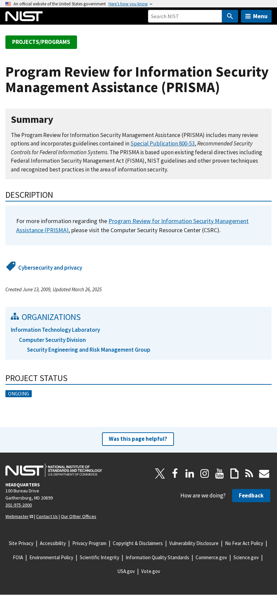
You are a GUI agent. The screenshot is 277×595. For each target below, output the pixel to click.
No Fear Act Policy (244, 543)
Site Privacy (21, 543)
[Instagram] (204, 473)
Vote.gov (150, 571)
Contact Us (47, 516)
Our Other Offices (78, 516)
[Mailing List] (264, 473)
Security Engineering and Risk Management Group (88, 349)
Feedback (251, 495)
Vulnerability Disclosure (194, 543)
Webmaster (17, 516)
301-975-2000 (18, 505)
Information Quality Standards (157, 557)
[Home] (24, 16)
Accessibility (53, 543)
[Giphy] (234, 473)
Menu (260, 16)
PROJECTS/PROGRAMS (41, 42)
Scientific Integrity (99, 557)
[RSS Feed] (249, 473)
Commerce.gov (211, 557)
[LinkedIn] (189, 473)
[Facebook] (175, 473)
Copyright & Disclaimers (138, 543)
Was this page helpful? (138, 438)
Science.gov (246, 557)
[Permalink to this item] (58, 119)
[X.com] (160, 473)
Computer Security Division (52, 340)
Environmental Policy (51, 557)
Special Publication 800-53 (162, 143)
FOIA (18, 557)
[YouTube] (219, 473)
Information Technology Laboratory (55, 329)
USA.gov (126, 571)
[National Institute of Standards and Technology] (53, 470)
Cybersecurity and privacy (50, 267)
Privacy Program (89, 543)
